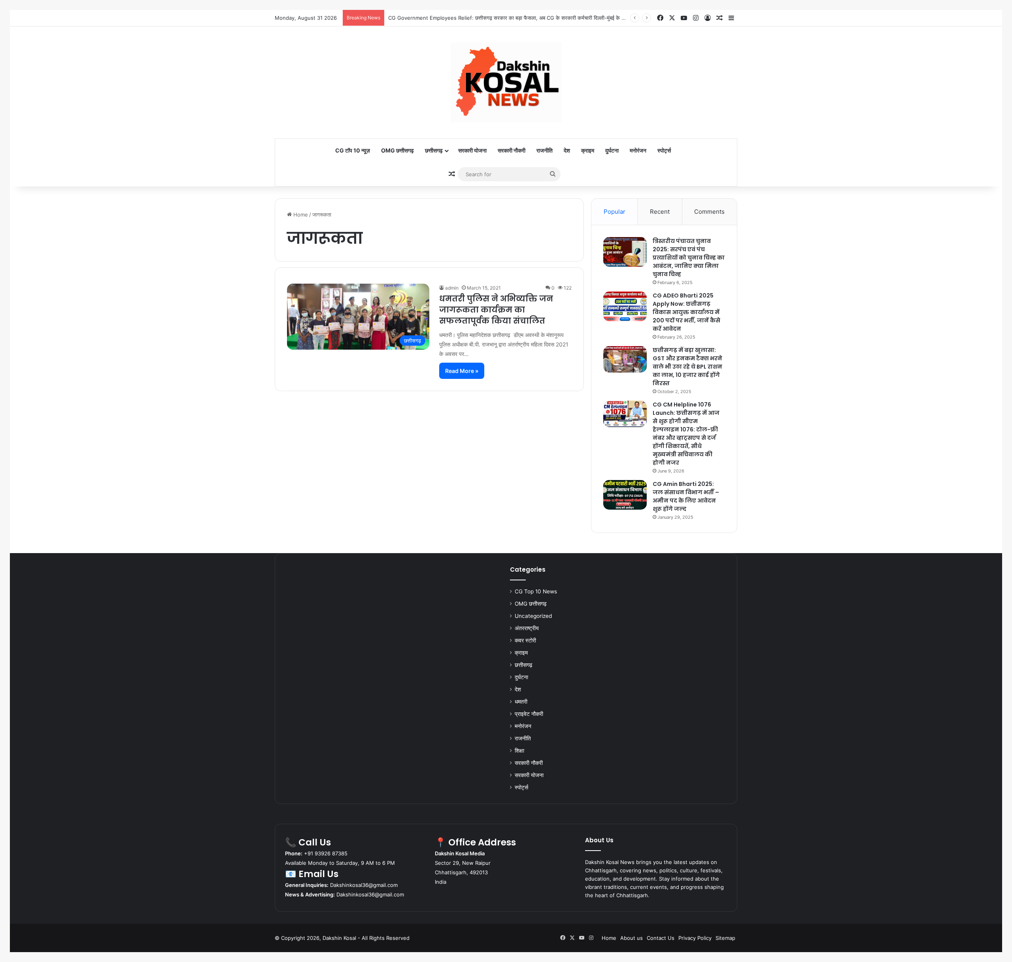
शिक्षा (519, 750)
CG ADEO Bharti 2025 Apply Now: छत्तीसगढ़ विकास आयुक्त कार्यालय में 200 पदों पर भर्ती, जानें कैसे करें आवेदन (686, 312)
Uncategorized (533, 616)
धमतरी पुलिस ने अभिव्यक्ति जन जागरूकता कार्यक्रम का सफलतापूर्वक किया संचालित (496, 309)
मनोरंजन (638, 150)
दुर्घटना (612, 150)
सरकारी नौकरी (511, 150)
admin (452, 288)
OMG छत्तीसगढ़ (397, 150)
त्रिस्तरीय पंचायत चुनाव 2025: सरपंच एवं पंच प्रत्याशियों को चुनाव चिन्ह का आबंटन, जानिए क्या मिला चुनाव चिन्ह (689, 257)
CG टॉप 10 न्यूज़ (352, 150)
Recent (660, 211)
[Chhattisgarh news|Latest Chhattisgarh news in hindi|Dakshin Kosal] (506, 82)
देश (567, 150)
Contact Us (660, 938)
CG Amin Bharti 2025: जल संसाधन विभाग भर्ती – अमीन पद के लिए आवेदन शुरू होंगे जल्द (686, 496)
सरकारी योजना (472, 150)
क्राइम (587, 150)
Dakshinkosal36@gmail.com (364, 885)
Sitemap (725, 938)
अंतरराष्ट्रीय (527, 628)
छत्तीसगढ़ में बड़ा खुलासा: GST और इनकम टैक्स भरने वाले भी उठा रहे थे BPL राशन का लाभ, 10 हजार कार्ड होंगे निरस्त (687, 366)
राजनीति (544, 150)
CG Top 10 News (536, 591)
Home (300, 214)
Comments (709, 211)
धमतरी (521, 701)
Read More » (461, 370)
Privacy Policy (695, 938)
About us (631, 938)
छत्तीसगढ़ (434, 150)
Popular (614, 211)
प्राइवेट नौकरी (529, 714)
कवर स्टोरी (525, 640)
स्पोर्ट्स (664, 150)
